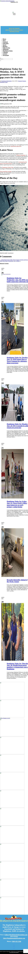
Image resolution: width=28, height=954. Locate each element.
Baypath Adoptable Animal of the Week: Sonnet (17, 580)
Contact (5, 53)
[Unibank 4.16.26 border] (12, 878)
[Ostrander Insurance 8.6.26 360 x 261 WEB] (12, 896)
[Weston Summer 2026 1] (12, 807)
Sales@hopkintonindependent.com (14, 938)
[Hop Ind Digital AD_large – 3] (12, 699)
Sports (4, 45)
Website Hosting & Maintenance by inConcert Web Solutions (19, 952)
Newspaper (6, 55)
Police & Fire (6, 48)
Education (5, 43)
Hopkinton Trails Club (7, 167)
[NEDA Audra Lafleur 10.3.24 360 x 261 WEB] (12, 789)
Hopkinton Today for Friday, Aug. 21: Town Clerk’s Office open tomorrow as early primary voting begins (17, 504)
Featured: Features (22, 81)
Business (5, 46)
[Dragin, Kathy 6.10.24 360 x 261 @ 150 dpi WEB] (12, 825)
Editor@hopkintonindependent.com (16, 935)
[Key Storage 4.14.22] (5, 718)
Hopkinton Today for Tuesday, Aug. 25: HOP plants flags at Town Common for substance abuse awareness (17, 360)
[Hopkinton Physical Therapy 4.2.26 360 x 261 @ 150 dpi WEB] (12, 753)
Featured (5, 42)
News (4, 40)
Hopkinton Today (8, 51)
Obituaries (6, 49)
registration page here (16, 146)
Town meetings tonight (5, 171)
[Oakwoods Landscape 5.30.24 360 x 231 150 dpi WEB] (12, 860)
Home (4, 39)
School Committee (21, 155)
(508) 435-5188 (16, 941)
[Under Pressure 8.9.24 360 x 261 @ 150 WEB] (12, 717)
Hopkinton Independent (6, 81)
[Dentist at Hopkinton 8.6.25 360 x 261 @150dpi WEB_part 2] (12, 914)
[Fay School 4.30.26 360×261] (12, 736)
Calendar (5, 52)
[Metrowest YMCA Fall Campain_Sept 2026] (12, 842)
